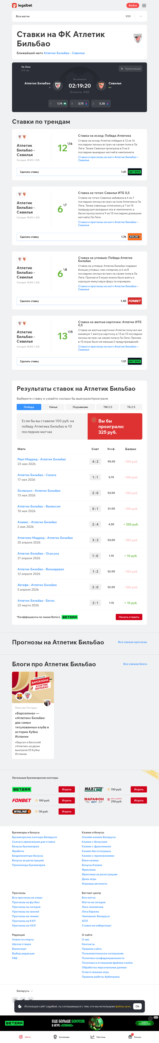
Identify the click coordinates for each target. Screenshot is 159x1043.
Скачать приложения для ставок (33, 841)
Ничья (53, 407)
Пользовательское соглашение (103, 953)
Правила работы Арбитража (101, 976)
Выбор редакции (23, 953)
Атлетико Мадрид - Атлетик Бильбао (45, 537)
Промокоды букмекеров (28, 865)
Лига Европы (90, 911)
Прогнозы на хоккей (25, 911)
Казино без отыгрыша (96, 851)
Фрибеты (18, 851)
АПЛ (85, 921)
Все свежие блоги (135, 663)
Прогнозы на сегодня (26, 907)
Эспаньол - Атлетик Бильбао (38, 490)
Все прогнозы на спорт (27, 897)
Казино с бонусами (94, 841)
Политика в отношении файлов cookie (107, 962)
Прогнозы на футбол (26, 902)
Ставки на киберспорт (96, 925)
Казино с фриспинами (96, 846)
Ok (137, 1006)
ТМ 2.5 (107, 407)
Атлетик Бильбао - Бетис (36, 600)
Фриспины (89, 869)
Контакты (88, 944)
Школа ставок (21, 944)
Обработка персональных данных (104, 967)
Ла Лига (25, 67)
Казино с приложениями (98, 855)
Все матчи (88, 897)
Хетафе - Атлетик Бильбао (37, 584)
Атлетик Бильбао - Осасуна (38, 553)
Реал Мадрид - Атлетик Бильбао (41, 459)
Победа (29, 407)
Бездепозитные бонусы (27, 855)
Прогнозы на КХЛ (23, 921)
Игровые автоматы (94, 883)
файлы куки (122, 1006)
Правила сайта (92, 949)
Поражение (80, 407)
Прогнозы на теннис (25, 916)
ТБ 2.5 (131, 407)
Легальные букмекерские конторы (35, 777)
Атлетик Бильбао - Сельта (36, 474)
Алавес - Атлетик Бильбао (37, 522)
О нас (85, 939)
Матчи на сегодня (93, 902)
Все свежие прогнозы (132, 642)
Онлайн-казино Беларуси (99, 837)
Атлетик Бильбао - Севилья (64, 53)
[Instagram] (15, 1000)
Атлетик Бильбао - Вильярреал (40, 569)
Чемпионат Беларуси (96, 916)
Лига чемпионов (92, 907)
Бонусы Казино (92, 865)
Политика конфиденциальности (103, 958)
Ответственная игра (95, 972)
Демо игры (89, 879)
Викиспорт (19, 949)
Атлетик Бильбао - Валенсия (38, 506)
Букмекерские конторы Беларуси (34, 837)
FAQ (14, 958)
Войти (133, 5)
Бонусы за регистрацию (28, 860)
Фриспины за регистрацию (99, 874)
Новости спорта (23, 939)
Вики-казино (90, 860)
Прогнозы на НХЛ (24, 925)
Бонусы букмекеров (25, 846)
